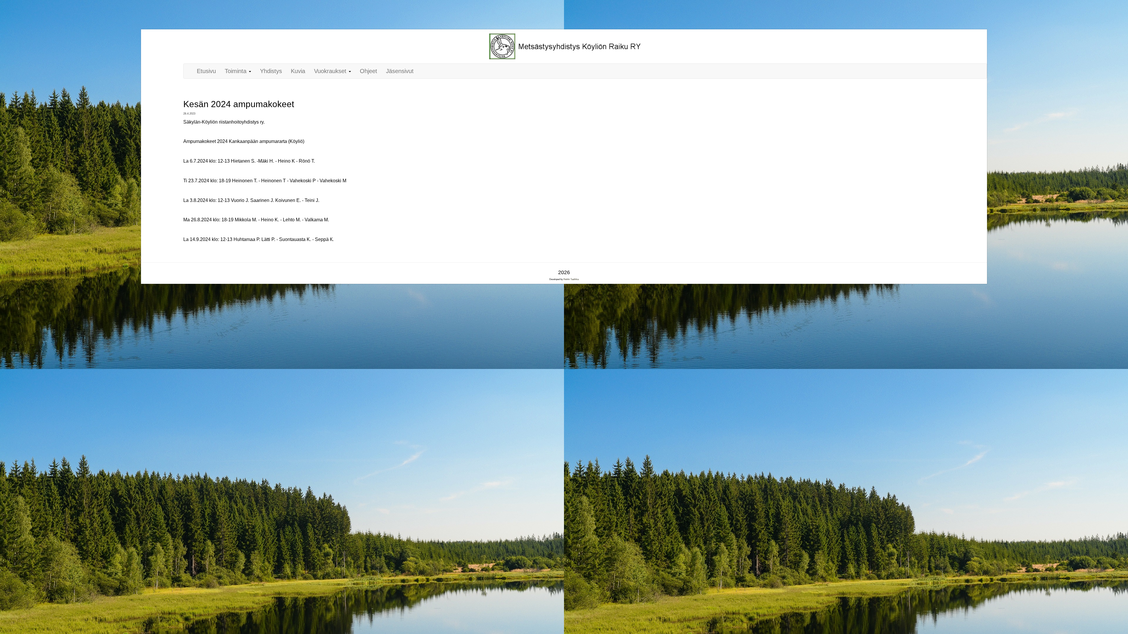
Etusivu (206, 71)
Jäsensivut (400, 71)
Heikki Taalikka (571, 279)
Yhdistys (271, 71)
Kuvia (298, 71)
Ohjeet (368, 71)
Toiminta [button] (236, 71)
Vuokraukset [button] (331, 71)
